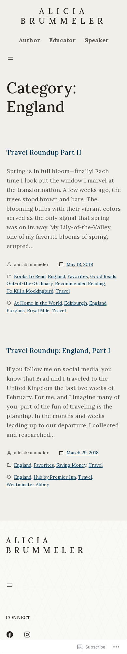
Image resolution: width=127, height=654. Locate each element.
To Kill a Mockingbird (30, 291)
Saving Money (71, 465)
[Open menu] (10, 58)
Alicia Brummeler (64, 16)
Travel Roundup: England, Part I (58, 350)
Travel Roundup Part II (44, 152)
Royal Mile (38, 310)
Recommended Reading (80, 283)
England (56, 276)
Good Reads (103, 276)
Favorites (77, 276)
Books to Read (30, 276)
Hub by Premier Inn (55, 477)
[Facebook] (10, 634)
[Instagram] (27, 634)
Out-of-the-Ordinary (30, 283)
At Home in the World (38, 303)
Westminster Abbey (28, 484)
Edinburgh (75, 303)
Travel (63, 291)
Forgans (16, 310)
